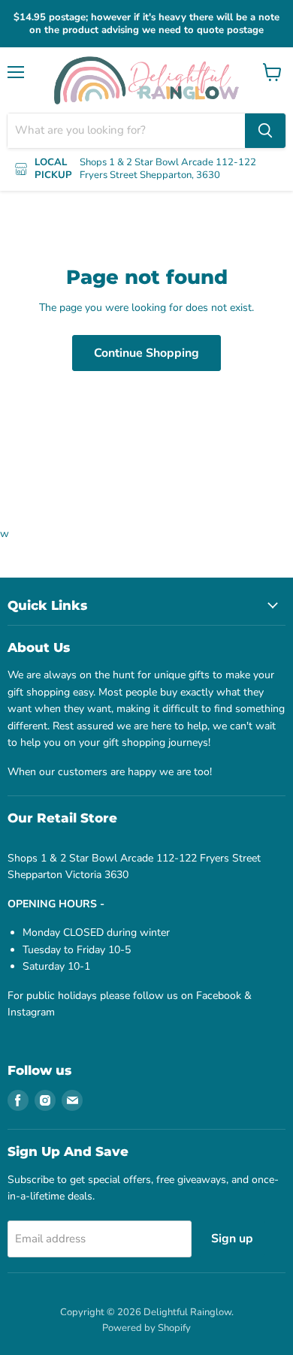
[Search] (265, 130)
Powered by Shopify (146, 1328)
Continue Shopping (146, 353)
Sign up (232, 1238)
